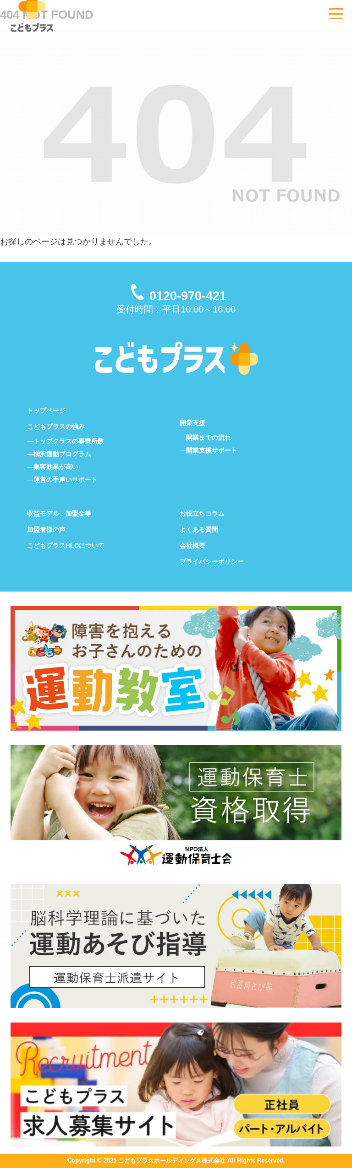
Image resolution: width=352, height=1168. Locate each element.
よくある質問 (199, 529)
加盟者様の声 (46, 529)
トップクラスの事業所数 (68, 441)
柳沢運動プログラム (62, 454)
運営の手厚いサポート (65, 479)
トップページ (46, 410)
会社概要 (192, 545)
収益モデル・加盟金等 (59, 513)
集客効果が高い (55, 466)
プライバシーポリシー (212, 561)
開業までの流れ (208, 437)
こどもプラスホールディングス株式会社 (172, 1160)
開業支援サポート (211, 450)
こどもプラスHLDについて (65, 545)
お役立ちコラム (202, 513)
